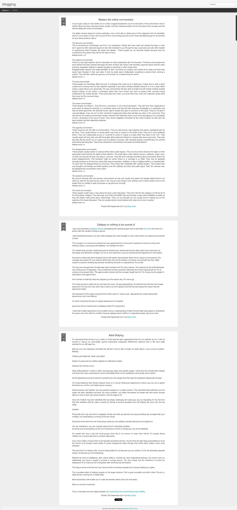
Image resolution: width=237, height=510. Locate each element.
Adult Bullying (116, 335)
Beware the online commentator (116, 19)
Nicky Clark (131, 206)
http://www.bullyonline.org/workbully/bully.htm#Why (125, 491)
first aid (147, 228)
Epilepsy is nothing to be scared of (116, 224)
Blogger (126, 508)
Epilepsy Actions (97, 228)
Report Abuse (133, 508)
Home (15, 10)
